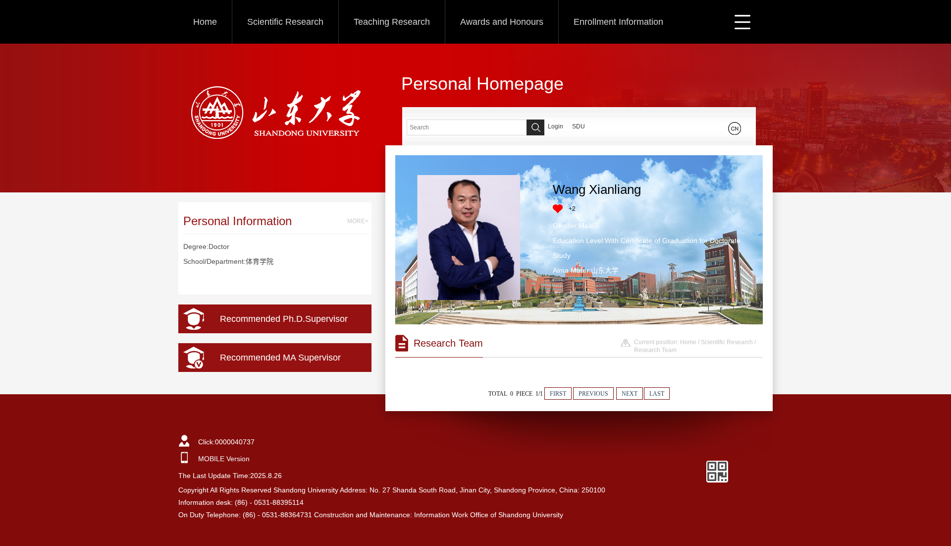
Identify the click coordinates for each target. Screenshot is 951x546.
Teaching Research (392, 22)
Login (555, 126)
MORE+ (358, 221)
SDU (578, 126)
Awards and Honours (501, 22)
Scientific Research (285, 22)
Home (205, 22)
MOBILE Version (224, 459)
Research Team (655, 350)
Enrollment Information (618, 22)
